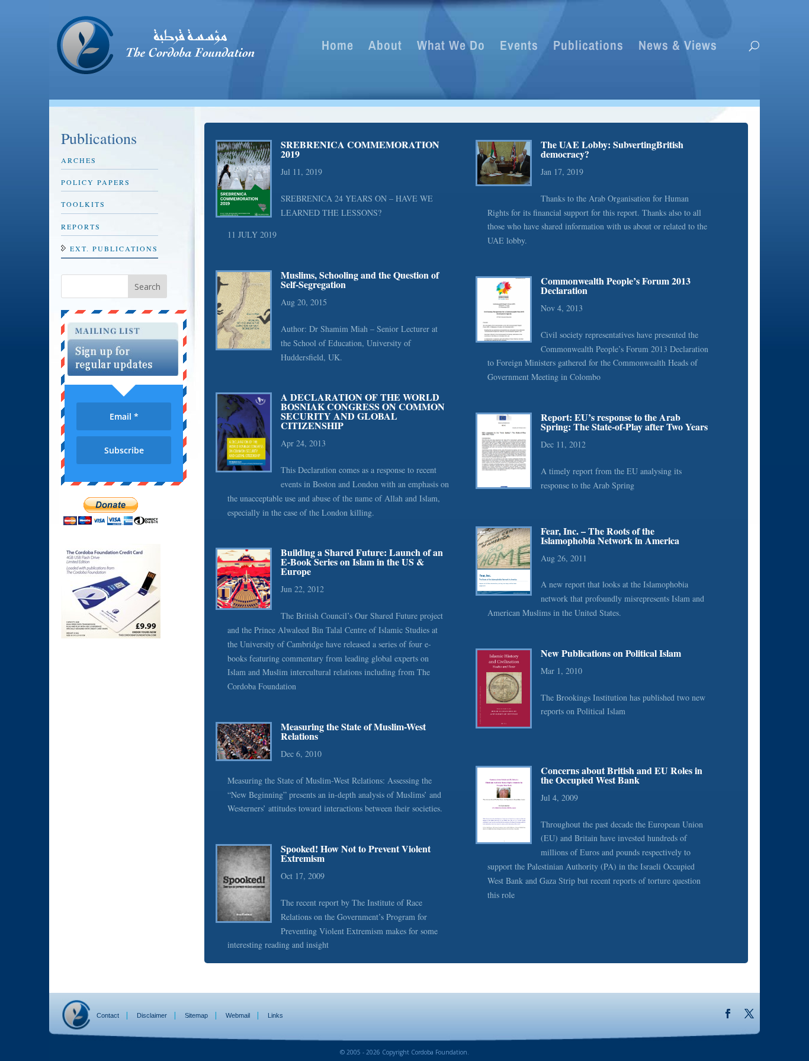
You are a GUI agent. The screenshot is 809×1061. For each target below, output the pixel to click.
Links (275, 1015)
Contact (108, 1015)
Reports (81, 226)
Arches (79, 160)
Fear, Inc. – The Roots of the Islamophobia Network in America (610, 535)
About (385, 47)
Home (338, 47)
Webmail (238, 1015)
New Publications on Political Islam (611, 653)
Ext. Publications (114, 248)
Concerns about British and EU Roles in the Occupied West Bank (621, 775)
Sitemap (196, 1015)
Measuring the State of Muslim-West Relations (353, 731)
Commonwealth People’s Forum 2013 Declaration (616, 285)
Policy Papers (95, 182)
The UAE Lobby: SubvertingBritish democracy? (612, 149)
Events (519, 47)
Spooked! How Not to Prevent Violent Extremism (356, 853)
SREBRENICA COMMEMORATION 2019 (360, 149)
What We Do (451, 47)
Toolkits (83, 204)
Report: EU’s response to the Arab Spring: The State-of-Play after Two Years (624, 421)
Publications (588, 47)
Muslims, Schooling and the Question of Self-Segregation (360, 279)
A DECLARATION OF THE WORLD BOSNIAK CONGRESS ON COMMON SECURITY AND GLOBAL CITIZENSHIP (363, 411)
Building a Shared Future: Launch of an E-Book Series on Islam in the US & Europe (362, 561)
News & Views (677, 47)
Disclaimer (152, 1015)
